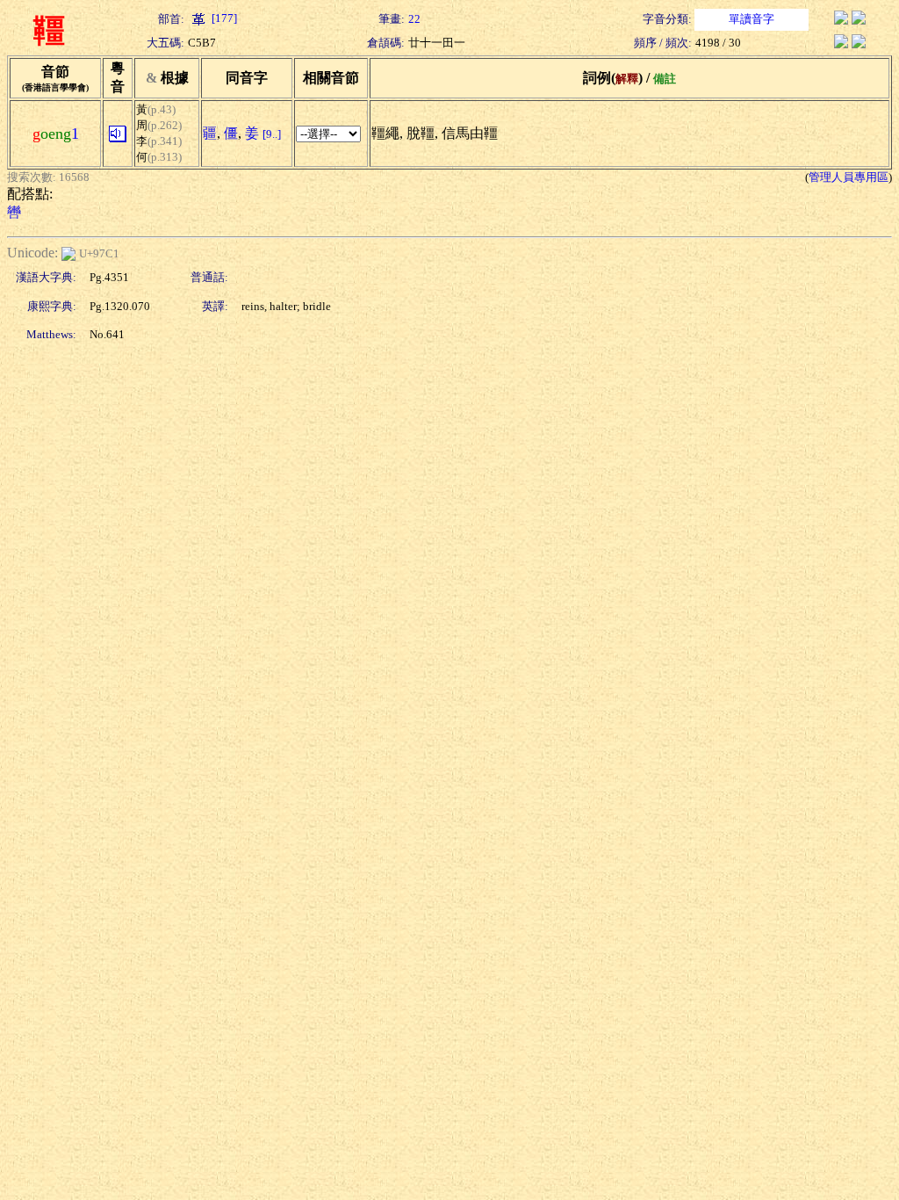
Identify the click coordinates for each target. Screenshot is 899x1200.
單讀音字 (751, 18)
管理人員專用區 (848, 177)
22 (414, 18)
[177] (223, 18)
